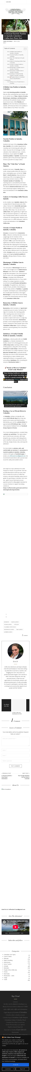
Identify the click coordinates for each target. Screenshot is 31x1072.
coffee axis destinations (20, 1009)
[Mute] (25, 933)
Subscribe (8, 2)
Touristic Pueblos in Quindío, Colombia (17, 55)
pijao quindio (19, 629)
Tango (5, 977)
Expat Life (20, 1027)
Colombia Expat (7, 1017)
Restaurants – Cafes (9, 975)
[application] (15, 927)
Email (12, 635)
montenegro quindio (9, 629)
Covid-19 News (8, 956)
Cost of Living (21, 1022)
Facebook (3, 635)
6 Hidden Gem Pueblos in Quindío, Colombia (16, 52)
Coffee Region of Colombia (11, 1012)
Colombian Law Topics (10, 954)
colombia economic (20, 1015)
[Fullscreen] (27, 933)
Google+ (10, 635)
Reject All (22, 1069)
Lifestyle (6, 966)
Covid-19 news (10, 1025)
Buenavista (6, 622)
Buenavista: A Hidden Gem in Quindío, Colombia (17, 71)
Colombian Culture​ (10, 1020)
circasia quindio (8, 624)
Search (28, 2)
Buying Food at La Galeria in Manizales (13, 1006)
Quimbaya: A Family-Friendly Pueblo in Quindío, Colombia (16, 74)
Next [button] (27, 708)
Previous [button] (27, 702)
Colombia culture (10, 1015)
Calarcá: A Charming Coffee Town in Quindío (18, 62)
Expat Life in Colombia (10, 1030)
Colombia (23, 1012)
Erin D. (4, 42)
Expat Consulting (8, 960)
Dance (16, 1024)
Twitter (5, 635)
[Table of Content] (25, 49)
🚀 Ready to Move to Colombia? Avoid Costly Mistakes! (17, 77)
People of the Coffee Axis (10, 970)
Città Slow (16, 624)
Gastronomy (7, 962)
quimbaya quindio (8, 632)
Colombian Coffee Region (10, 627)
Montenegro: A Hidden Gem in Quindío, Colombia (17, 68)
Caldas (26, 1006)
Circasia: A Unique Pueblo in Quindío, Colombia (16, 65)
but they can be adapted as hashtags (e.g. (15, 1004)
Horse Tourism (8, 964)
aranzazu (15, 1002)
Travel (5, 41)
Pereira (5, 972)
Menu (2, 2)
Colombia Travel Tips (11, 1022)
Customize (8, 1069)
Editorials (9, 41)
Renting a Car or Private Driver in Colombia (17, 82)
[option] (19, 707)
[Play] (3, 933)
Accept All (15, 1064)
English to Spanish (12, 1027)
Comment (25, 635)
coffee (4, 1009)
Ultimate (17, 379)
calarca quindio (15, 622)
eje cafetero (21, 1025)
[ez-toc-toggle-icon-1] (24, 49)
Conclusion (8, 80)
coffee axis (10, 1009)
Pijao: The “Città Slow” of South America (17, 58)
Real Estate (7, 974)
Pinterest (7, 635)
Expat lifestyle (21, 1029)
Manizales (6, 968)
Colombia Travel (21, 1020)
